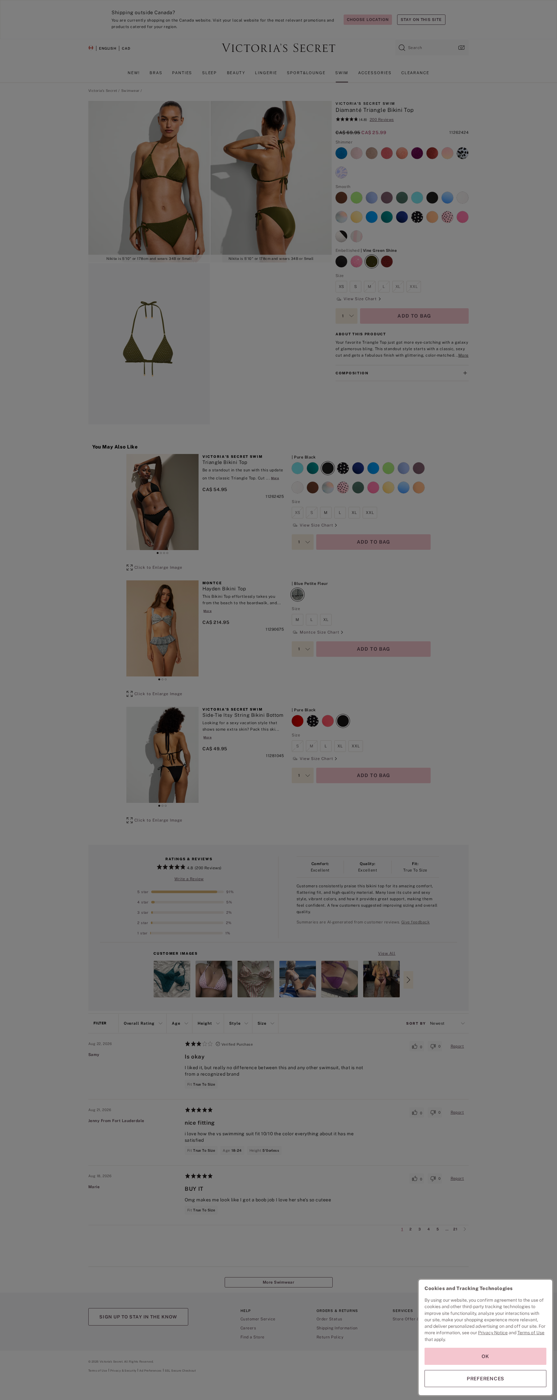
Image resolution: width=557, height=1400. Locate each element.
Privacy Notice (493, 1332)
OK (485, 1356)
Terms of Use (530, 1332)
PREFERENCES (485, 1378)
